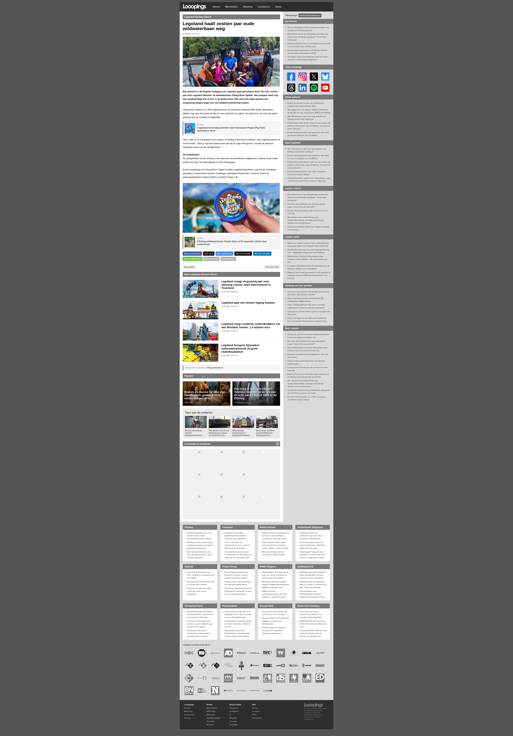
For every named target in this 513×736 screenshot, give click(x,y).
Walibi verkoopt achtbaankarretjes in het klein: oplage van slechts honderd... (274, 594)
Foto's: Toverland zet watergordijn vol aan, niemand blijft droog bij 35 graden (237, 545)
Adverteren (257, 718)
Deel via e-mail (211, 259)
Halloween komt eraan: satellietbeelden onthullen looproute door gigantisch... (236, 536)
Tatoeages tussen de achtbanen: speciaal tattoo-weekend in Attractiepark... (311, 536)
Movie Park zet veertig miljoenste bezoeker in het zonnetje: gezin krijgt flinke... (312, 614)
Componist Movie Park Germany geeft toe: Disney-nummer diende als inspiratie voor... (313, 633)
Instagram (233, 711)
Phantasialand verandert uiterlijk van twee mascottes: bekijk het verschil (238, 624)
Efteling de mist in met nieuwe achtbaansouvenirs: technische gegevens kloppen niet (200, 545)
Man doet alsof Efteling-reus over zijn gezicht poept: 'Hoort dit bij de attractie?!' (199, 555)
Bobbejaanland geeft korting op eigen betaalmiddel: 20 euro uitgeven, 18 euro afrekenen (313, 575)
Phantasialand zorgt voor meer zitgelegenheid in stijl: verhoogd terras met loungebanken (238, 614)
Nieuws (216, 7)
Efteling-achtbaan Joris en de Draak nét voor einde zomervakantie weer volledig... (200, 536)
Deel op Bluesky (224, 254)
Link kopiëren (228, 259)
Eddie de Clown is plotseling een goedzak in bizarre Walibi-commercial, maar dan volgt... (275, 536)
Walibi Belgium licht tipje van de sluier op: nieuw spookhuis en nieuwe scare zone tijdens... (275, 575)
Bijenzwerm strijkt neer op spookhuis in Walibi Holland (273, 553)
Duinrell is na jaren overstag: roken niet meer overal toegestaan (199, 591)
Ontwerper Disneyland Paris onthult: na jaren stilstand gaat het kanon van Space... (200, 624)
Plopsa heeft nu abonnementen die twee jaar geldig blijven (238, 583)
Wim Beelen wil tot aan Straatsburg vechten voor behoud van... (219, 432)
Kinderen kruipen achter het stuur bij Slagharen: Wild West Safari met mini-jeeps (312, 545)
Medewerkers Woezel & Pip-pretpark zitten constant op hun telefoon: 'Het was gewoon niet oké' (307, 259)
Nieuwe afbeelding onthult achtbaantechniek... (194, 432)
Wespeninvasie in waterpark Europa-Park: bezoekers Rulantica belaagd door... (274, 630)
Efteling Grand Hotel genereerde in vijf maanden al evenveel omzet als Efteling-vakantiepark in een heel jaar (308, 275)
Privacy (187, 718)
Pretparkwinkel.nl (215, 368)
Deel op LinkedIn (262, 254)
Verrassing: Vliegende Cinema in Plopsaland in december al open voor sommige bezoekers (238, 591)
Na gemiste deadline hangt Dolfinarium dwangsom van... (265, 432)
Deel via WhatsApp (192, 259)
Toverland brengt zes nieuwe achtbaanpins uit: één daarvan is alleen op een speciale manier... (238, 555)
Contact (255, 711)
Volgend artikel (272, 267)
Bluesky (233, 718)
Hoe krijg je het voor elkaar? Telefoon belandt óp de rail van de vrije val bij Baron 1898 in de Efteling (255, 393)
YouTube (211, 721)
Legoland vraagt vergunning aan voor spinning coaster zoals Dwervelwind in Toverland (246, 285)
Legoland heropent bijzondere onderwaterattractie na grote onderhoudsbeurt (240, 348)
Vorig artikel (189, 267)
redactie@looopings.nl (310, 15)
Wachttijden (231, 7)
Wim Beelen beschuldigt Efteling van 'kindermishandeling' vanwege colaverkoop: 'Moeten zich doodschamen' (305, 220)
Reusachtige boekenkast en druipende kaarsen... (241, 432)
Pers (254, 715)
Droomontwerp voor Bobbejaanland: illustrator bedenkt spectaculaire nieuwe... (313, 594)
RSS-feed (211, 711)
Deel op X (208, 254)
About (278, 7)
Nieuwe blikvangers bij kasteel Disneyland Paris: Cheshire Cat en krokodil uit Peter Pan (200, 614)
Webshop (248, 7)
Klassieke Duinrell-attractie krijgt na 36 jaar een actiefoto (200, 583)
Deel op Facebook (192, 254)
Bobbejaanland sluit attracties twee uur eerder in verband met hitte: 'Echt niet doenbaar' (313, 584)
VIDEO (213, 338)
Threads (233, 721)
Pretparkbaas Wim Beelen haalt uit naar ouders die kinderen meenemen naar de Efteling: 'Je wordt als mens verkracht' (309, 126)
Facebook (233, 708)
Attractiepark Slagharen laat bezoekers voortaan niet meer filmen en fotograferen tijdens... (313, 555)
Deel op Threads (243, 254)
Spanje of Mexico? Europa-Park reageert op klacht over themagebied (275, 621)
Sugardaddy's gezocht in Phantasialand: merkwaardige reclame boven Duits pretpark (237, 633)
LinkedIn (233, 725)
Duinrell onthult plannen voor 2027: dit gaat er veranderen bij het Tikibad (200, 575)
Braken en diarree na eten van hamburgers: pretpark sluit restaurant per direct (204, 395)
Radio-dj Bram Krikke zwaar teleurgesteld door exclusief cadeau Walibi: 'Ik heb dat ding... (275, 545)
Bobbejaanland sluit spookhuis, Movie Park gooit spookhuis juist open (313, 624)
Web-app (211, 715)
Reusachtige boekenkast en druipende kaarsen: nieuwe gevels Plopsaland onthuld (236, 575)
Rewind (210, 725)
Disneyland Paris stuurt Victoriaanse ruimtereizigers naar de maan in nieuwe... (199, 633)
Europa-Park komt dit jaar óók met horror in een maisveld (274, 612)
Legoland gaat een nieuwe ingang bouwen (248, 302)
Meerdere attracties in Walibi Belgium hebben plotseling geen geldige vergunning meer (275, 584)
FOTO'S (213, 295)
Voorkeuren (264, 7)
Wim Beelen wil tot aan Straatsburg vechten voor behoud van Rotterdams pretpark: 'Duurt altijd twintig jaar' (308, 37)
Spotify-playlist (214, 718)
